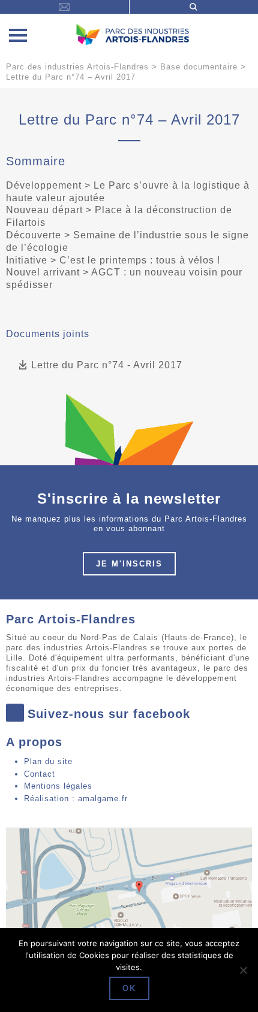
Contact (39, 773)
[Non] (243, 970)
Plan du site (48, 761)
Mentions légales (58, 785)
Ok (129, 988)
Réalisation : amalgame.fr (76, 798)
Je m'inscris (129, 563)
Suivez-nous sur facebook (109, 713)
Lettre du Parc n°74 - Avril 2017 (106, 365)
